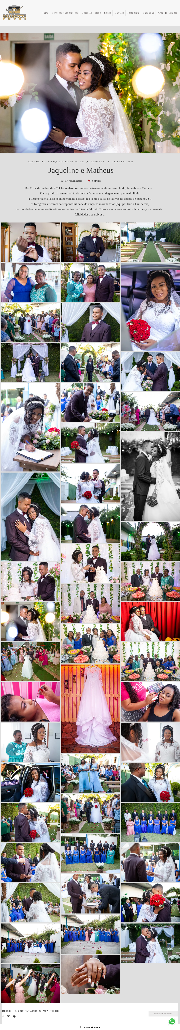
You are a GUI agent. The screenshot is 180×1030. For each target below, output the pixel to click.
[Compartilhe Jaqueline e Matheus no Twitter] (8, 1016)
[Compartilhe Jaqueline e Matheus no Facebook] (3, 1016)
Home (45, 13)
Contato (119, 13)
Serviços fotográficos (65, 13)
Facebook (149, 13)
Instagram (133, 13)
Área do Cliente (168, 13)
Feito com (90, 1027)
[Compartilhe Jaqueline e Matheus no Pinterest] (14, 1016)
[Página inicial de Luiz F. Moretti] (19, 13)
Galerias (87, 13)
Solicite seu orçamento (163, 1014)
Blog (98, 13)
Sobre (107, 13)
